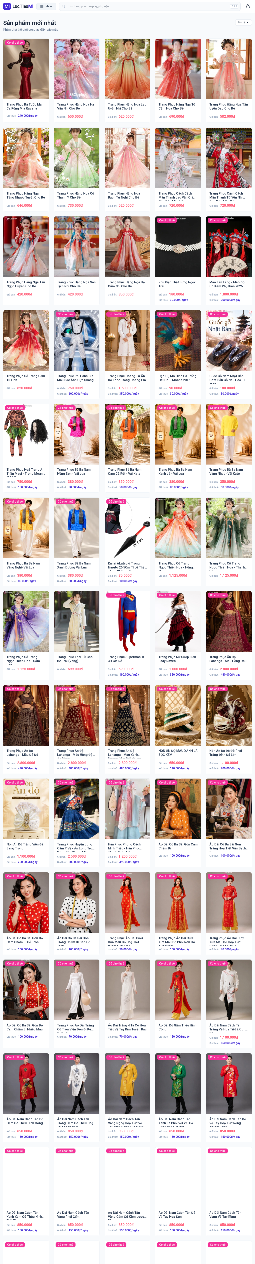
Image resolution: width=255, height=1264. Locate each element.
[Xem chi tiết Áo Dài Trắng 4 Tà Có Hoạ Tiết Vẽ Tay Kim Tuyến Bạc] (127, 993)
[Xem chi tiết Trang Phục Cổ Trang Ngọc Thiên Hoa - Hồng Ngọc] (178, 531)
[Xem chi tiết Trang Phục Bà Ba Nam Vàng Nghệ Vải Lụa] (26, 531)
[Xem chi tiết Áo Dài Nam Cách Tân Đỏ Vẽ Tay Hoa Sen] (178, 1181)
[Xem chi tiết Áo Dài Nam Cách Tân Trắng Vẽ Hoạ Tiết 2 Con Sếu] (229, 993)
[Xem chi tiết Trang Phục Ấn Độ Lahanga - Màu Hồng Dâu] (229, 625)
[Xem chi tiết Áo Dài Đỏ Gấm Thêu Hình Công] (178, 993)
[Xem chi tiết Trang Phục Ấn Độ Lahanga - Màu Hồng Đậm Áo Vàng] (77, 718)
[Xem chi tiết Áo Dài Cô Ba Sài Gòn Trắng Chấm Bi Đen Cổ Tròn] (77, 906)
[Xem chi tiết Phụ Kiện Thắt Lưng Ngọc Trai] (178, 250)
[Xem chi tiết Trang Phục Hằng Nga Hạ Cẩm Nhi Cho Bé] (127, 250)
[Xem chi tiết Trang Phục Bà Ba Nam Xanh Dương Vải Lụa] (77, 531)
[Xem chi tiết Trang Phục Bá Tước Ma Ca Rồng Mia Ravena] (26, 72)
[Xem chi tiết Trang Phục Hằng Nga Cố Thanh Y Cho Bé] (77, 161)
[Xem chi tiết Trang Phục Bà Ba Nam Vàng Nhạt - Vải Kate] (229, 437)
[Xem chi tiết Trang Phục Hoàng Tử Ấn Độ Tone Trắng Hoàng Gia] (127, 344)
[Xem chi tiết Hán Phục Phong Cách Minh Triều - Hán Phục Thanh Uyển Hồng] (127, 812)
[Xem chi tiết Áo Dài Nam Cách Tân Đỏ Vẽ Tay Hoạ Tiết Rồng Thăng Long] (229, 1087)
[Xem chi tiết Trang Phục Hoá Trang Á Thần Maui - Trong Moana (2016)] (26, 437)
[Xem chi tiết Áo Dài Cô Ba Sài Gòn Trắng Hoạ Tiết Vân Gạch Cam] (229, 812)
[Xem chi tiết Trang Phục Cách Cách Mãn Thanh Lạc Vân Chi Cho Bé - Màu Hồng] (178, 161)
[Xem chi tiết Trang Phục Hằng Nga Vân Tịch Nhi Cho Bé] (77, 250)
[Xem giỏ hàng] (248, 6)
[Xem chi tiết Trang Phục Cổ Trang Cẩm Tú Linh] (26, 344)
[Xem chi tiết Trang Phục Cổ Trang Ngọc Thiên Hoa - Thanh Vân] (229, 531)
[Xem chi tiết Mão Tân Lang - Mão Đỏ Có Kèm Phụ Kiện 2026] (229, 250)
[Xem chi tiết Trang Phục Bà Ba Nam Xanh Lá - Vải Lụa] (178, 437)
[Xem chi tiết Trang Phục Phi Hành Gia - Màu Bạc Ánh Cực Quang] (77, 344)
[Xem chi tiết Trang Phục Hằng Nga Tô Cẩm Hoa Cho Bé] (178, 72)
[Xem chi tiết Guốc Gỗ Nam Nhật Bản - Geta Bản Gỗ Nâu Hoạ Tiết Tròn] (229, 344)
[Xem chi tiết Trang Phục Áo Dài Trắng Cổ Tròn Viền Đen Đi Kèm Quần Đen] (77, 993)
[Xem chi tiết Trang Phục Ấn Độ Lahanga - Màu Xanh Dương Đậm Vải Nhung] (127, 718)
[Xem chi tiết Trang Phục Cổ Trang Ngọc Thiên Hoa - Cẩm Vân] (26, 625)
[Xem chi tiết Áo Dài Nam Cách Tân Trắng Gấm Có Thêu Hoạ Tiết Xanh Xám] (77, 1087)
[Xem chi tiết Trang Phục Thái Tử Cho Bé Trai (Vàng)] (77, 625)
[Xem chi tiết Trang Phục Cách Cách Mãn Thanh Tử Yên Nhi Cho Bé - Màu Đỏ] (229, 161)
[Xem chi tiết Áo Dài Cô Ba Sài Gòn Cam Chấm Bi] (178, 812)
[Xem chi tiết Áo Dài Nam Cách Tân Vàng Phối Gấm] (77, 1181)
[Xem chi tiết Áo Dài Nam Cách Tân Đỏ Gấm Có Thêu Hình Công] (26, 1087)
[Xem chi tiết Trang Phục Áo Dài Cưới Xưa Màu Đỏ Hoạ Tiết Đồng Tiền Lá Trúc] (229, 906)
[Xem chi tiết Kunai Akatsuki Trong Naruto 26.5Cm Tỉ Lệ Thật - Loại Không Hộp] (127, 531)
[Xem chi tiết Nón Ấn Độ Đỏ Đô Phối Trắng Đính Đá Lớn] (229, 718)
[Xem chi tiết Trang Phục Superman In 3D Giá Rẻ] (127, 625)
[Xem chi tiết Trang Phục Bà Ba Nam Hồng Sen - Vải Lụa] (77, 437)
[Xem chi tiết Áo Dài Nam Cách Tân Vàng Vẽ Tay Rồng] (229, 1181)
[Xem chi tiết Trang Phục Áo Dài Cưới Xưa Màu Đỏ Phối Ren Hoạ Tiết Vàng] (178, 906)
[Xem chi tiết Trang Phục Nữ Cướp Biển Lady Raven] (178, 625)
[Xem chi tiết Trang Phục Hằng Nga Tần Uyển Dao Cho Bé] (229, 72)
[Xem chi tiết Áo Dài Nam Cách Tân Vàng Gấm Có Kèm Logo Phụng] (127, 1181)
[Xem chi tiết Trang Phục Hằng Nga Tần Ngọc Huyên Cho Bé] (26, 250)
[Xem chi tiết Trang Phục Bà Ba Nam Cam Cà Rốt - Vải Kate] (127, 437)
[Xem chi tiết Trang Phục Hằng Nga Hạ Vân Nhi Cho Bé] (77, 72)
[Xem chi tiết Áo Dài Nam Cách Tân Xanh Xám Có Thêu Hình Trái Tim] (26, 1181)
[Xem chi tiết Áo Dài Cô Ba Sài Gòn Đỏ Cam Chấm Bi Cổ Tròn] (26, 906)
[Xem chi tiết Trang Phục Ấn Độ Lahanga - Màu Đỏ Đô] (26, 718)
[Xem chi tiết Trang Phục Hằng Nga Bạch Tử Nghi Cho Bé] (127, 161)
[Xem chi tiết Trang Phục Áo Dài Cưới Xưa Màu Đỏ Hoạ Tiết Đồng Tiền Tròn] (127, 906)
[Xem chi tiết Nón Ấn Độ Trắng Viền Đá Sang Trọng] (26, 812)
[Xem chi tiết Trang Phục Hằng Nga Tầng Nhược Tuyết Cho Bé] (26, 161)
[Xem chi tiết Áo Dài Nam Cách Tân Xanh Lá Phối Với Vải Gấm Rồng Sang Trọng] (178, 1087)
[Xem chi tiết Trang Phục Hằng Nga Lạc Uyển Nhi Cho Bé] (127, 72)
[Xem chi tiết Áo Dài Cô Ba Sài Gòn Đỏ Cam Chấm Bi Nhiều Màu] (26, 993)
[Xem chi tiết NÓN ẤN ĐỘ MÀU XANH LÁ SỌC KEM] (178, 718)
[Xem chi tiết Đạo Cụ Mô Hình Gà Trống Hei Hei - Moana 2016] (178, 344)
